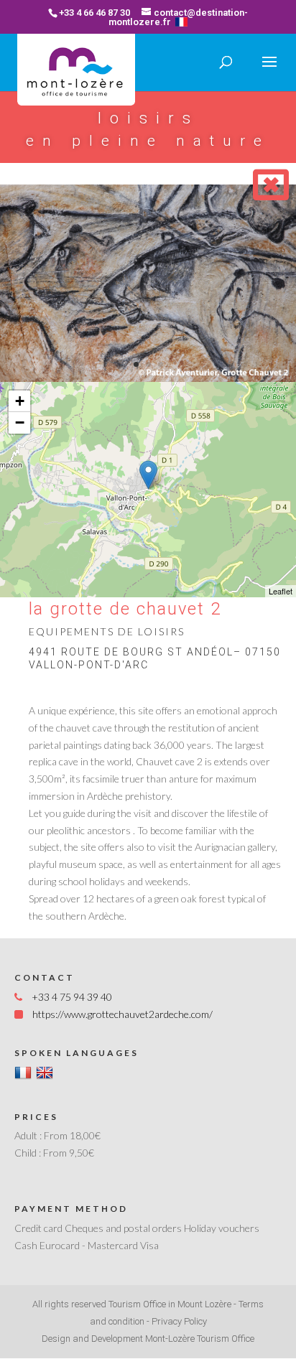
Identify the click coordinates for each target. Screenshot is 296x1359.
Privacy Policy (179, 1321)
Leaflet (280, 591)
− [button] (19, 422)
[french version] (181, 22)
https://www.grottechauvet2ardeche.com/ (122, 1014)
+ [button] (19, 401)
